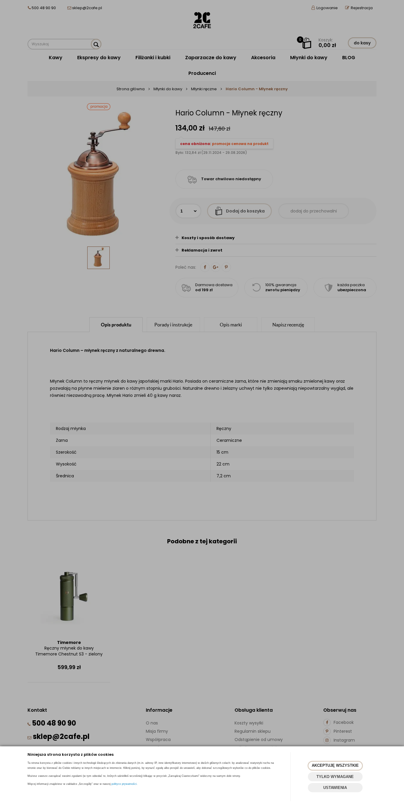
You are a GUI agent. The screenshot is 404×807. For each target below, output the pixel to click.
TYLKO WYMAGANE (335, 776)
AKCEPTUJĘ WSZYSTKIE (335, 765)
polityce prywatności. (124, 783)
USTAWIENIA (335, 787)
